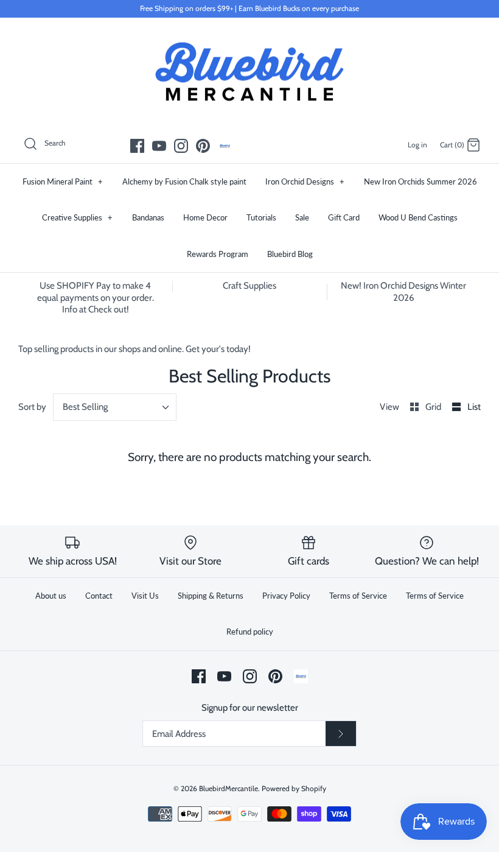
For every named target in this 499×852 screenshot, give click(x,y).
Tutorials (261, 217)
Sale (302, 217)
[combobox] (115, 407)
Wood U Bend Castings (418, 217)
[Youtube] (159, 146)
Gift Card (344, 217)
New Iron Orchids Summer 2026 (420, 181)
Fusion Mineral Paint (63, 181)
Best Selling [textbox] (85, 406)
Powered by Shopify (294, 788)
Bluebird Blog (290, 254)
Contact (99, 595)
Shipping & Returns (210, 595)
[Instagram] (181, 146)
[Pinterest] (203, 146)
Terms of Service (358, 595)
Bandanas (148, 217)
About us (50, 595)
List (474, 406)
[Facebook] (137, 146)
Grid (434, 406)
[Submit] (341, 734)
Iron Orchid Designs (304, 181)
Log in (417, 144)
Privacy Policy (286, 595)
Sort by (32, 406)
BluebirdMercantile (228, 788)
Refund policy (249, 631)
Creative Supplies (77, 217)
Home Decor (205, 217)
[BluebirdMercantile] (249, 72)
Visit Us (145, 595)
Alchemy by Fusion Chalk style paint (184, 181)
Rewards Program (217, 254)
